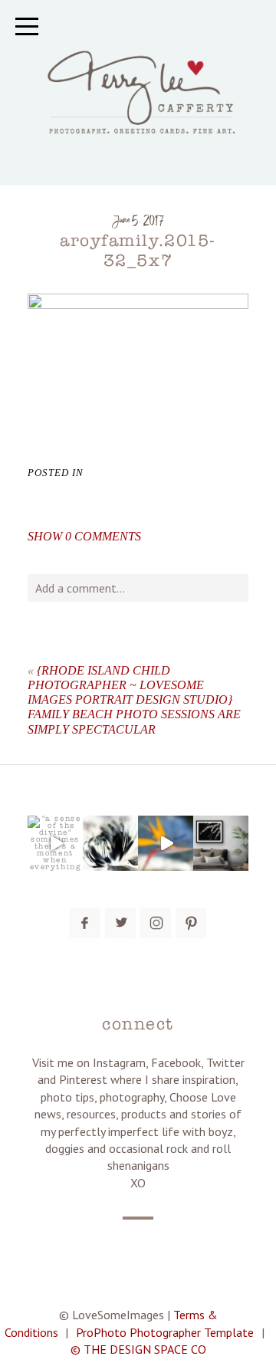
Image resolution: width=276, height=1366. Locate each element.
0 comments (84, 536)
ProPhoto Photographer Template (165, 1332)
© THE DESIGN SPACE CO (138, 1349)
